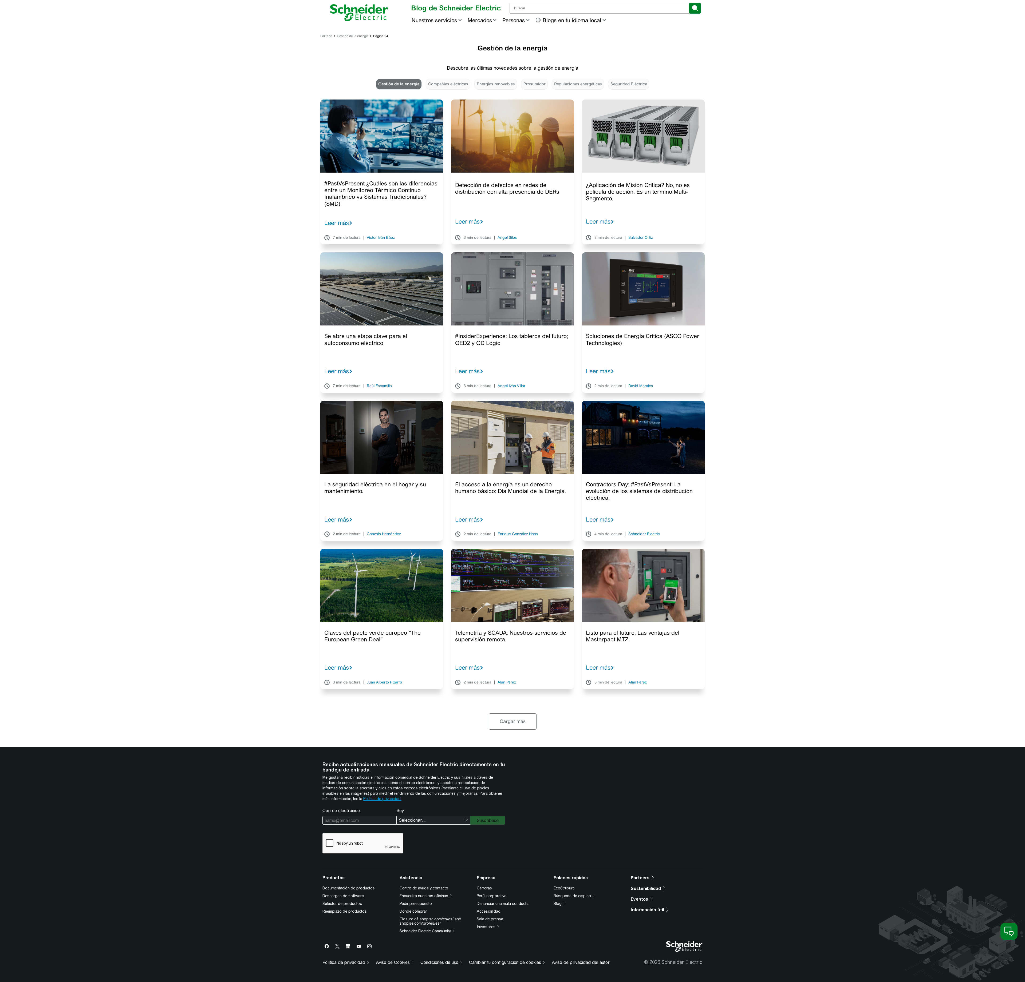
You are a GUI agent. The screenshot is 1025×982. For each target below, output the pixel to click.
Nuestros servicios (434, 20)
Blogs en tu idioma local (572, 20)
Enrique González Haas (518, 534)
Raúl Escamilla (379, 386)
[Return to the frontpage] (359, 12)
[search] (695, 8)
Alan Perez (507, 682)
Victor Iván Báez (381, 238)
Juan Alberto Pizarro (384, 682)
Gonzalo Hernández (384, 534)
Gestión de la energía (353, 36)
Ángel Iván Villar (511, 386)
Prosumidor (534, 84)
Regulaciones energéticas (578, 84)
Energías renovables (496, 84)
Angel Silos (507, 238)
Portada (326, 36)
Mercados (480, 20)
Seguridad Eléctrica (628, 84)
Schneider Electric (644, 534)
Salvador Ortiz (640, 238)
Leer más (336, 222)
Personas (513, 20)
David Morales (640, 386)
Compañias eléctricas (448, 84)
